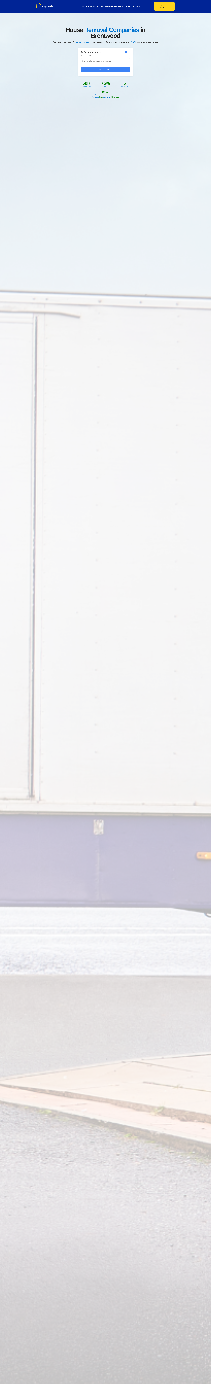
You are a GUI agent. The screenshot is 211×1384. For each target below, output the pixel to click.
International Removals (112, 6)
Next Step (104, 70)
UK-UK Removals (89, 6)
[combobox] (105, 61)
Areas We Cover (133, 6)
